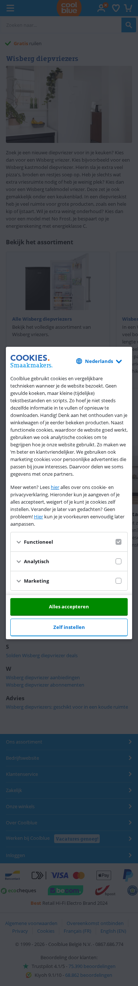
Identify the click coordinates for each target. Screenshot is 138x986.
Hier (38, 516)
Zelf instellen (69, 627)
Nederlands (99, 361)
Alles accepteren (69, 606)
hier (55, 487)
